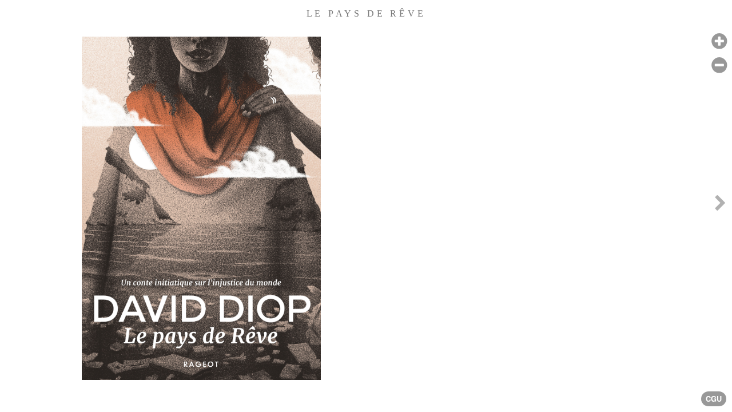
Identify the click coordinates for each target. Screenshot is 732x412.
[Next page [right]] (720, 206)
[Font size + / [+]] (719, 41)
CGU (714, 399)
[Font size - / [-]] (719, 65)
